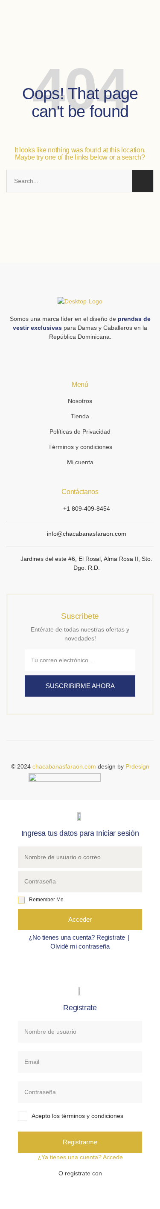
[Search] (142, 181)
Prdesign (137, 766)
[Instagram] (65, 356)
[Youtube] (95, 356)
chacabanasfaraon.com (64, 766)
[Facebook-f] (75, 356)
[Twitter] (85, 356)
